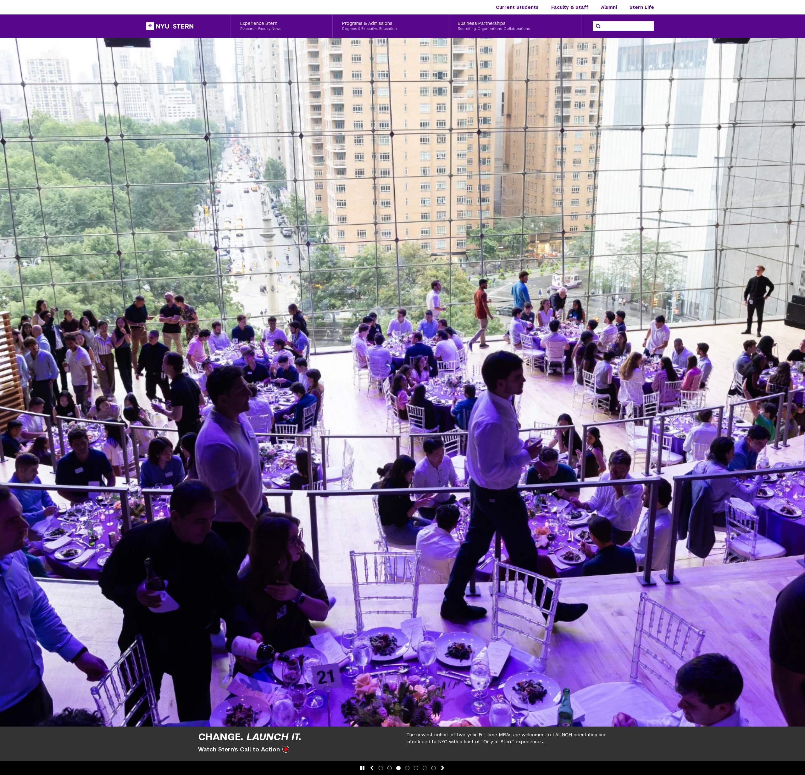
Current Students (517, 7)
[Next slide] (442, 768)
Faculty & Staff (569, 7)
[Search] (598, 26)
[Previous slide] (371, 768)
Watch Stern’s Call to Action (239, 749)
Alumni (609, 7)
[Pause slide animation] (362, 768)
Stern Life (642, 7)
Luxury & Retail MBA (489, 748)
